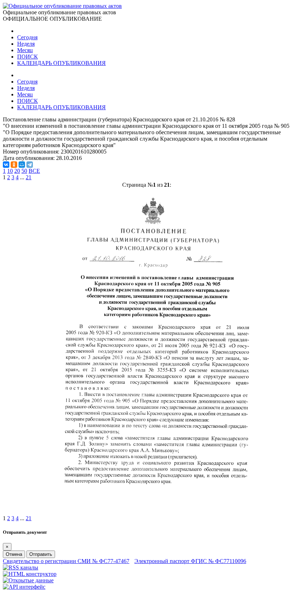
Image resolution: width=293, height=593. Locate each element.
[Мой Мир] (22, 164)
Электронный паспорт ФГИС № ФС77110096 (190, 561)
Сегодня (27, 37)
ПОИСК (27, 57)
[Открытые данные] (28, 580)
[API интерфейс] (24, 587)
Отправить (40, 554)
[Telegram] (29, 164)
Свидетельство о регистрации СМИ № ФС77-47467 (66, 561)
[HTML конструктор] (29, 574)
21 (28, 177)
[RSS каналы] (20, 567)
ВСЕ (34, 171)
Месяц (25, 50)
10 (10, 171)
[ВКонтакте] (6, 164)
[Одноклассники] (14, 164)
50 (24, 171)
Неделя (26, 44)
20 (17, 171)
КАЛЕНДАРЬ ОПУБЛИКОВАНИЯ (61, 63)
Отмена (14, 554)
